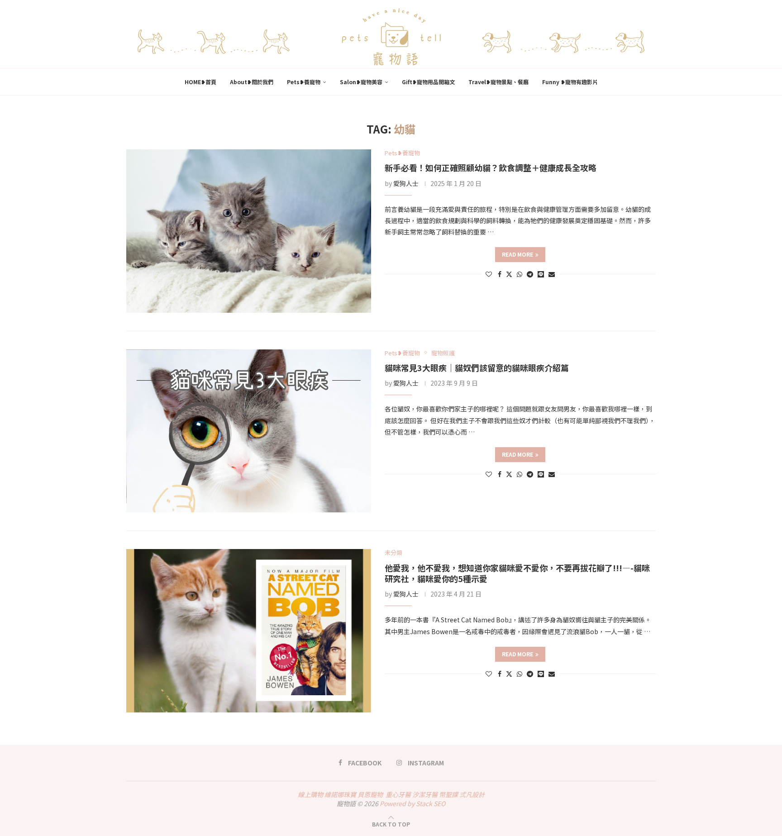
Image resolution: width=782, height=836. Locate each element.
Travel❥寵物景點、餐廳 (498, 82)
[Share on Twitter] (509, 273)
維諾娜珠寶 (340, 794)
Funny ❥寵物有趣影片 (570, 82)
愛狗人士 (406, 183)
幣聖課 (448, 794)
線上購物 (310, 794)
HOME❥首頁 (200, 82)
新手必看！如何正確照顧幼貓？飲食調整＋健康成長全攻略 (490, 167)
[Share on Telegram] (530, 273)
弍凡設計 (472, 794)
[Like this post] (489, 273)
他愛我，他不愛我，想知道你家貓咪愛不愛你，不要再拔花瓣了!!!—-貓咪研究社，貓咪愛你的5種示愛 (517, 573)
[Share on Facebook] (499, 273)
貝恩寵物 (370, 794)
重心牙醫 (398, 794)
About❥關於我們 (251, 82)
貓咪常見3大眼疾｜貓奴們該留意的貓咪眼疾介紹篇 (477, 367)
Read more (517, 254)
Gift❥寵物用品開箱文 (428, 82)
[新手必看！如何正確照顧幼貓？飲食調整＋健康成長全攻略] (248, 231)
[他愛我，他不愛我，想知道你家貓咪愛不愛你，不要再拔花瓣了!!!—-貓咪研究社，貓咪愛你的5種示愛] (248, 630)
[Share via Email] (551, 273)
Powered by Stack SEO (412, 803)
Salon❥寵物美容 (361, 82)
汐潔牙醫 (425, 794)
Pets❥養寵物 (303, 82)
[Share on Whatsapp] (519, 273)
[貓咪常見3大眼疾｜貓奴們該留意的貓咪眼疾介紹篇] (248, 431)
